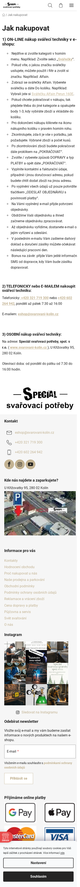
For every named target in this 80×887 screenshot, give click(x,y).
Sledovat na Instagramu (40, 712)
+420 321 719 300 (34, 298)
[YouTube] (30, 464)
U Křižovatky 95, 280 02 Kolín (26, 488)
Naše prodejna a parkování (24, 580)
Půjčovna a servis (17, 612)
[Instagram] (20, 464)
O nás (8, 625)
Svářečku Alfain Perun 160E (52, 94)
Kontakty (11, 561)
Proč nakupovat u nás (20, 573)
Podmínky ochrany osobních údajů (30, 592)
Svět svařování (15, 618)
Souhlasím (38, 876)
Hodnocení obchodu (19, 567)
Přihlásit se (18, 778)
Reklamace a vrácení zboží (24, 599)
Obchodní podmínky (19, 586)
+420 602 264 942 (28, 452)
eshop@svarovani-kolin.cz (34, 433)
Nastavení (38, 863)
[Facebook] (9, 464)
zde (62, 852)
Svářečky (65, 59)
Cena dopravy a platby (21, 605)
